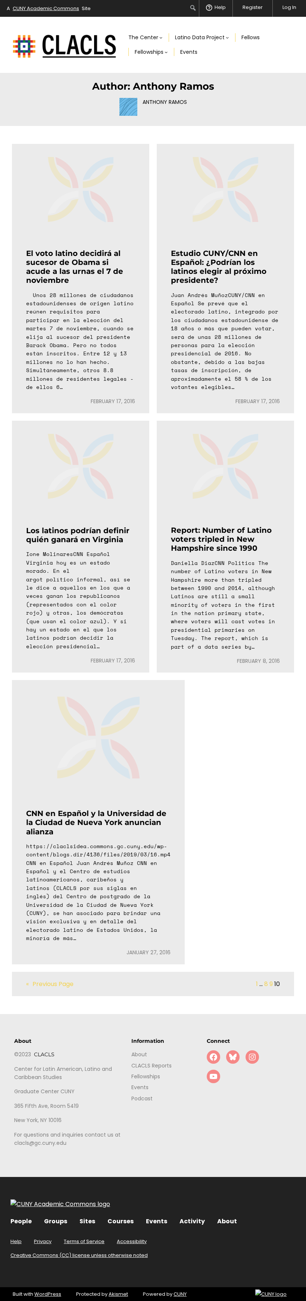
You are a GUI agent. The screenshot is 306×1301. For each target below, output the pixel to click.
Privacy (42, 1241)
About (227, 1221)
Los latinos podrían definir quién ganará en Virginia (77, 535)
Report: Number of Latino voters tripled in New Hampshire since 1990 (221, 539)
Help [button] (220, 7)
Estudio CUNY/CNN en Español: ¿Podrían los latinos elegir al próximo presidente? (218, 267)
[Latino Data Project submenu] (227, 37)
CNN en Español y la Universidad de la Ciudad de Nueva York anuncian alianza (96, 822)
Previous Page (50, 984)
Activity (192, 1221)
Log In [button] (289, 7)
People (21, 1221)
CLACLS (44, 1054)
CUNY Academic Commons (46, 8)
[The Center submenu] (160, 37)
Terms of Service (84, 1241)
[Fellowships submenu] (166, 51)
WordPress (47, 1294)
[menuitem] (193, 8)
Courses (120, 1221)
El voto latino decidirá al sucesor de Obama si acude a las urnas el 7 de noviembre (74, 267)
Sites (87, 1221)
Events (156, 1221)
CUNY (180, 1294)
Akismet (118, 1294)
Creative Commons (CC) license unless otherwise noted (79, 1255)
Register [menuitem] (253, 7)
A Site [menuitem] (49, 8)
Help (16, 1241)
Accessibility (132, 1241)
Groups (55, 1221)
